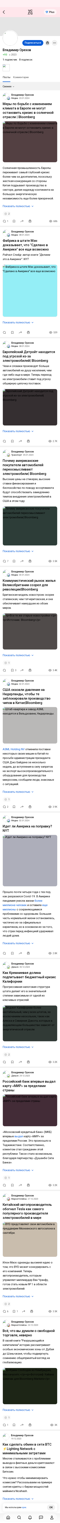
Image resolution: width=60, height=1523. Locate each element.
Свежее (7, 86)
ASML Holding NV (14, 749)
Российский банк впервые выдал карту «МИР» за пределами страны (29, 1085)
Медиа (14, 98)
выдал (18, 1136)
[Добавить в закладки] (14, 221)
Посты (6, 77)
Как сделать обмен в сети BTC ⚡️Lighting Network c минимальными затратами (27, 1448)
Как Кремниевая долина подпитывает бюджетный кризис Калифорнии (29, 977)
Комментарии (21, 77)
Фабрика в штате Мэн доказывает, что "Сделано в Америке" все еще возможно (26, 245)
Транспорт (16, 455)
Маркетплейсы (19, 1199)
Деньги (14, 967)
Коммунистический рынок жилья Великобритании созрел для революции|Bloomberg (29, 585)
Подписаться (33, 42)
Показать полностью (16, 206)
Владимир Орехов (22, 94)
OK (51, 1507)
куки (24, 1507)
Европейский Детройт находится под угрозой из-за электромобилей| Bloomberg (29, 356)
